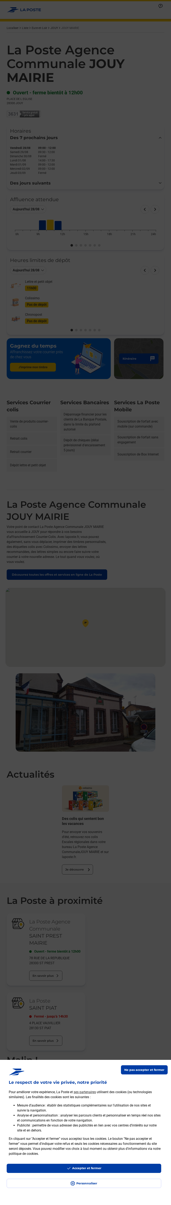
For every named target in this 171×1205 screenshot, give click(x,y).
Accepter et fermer (86, 1168)
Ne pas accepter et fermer (144, 1070)
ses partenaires (85, 1092)
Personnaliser (86, 1183)
